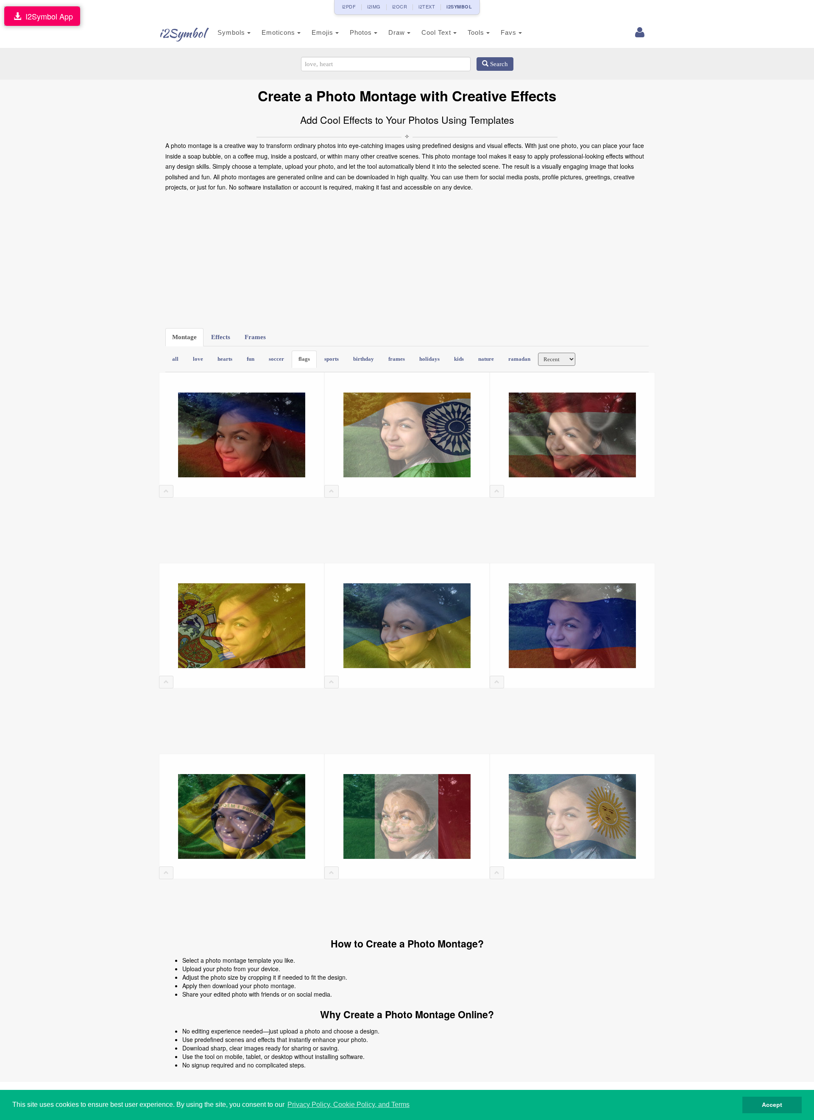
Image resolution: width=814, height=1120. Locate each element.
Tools (477, 32)
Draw (397, 32)
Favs (510, 32)
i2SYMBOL (459, 6)
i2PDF (349, 6)
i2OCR (399, 6)
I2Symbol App (47, 16)
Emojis (323, 32)
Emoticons (279, 32)
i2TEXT (426, 6)
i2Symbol (182, 33)
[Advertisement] (407, 260)
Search (498, 64)
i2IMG (374, 6)
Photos (362, 32)
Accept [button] (772, 1104)
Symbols (232, 32)
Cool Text (437, 32)
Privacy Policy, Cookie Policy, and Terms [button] (348, 1104)
